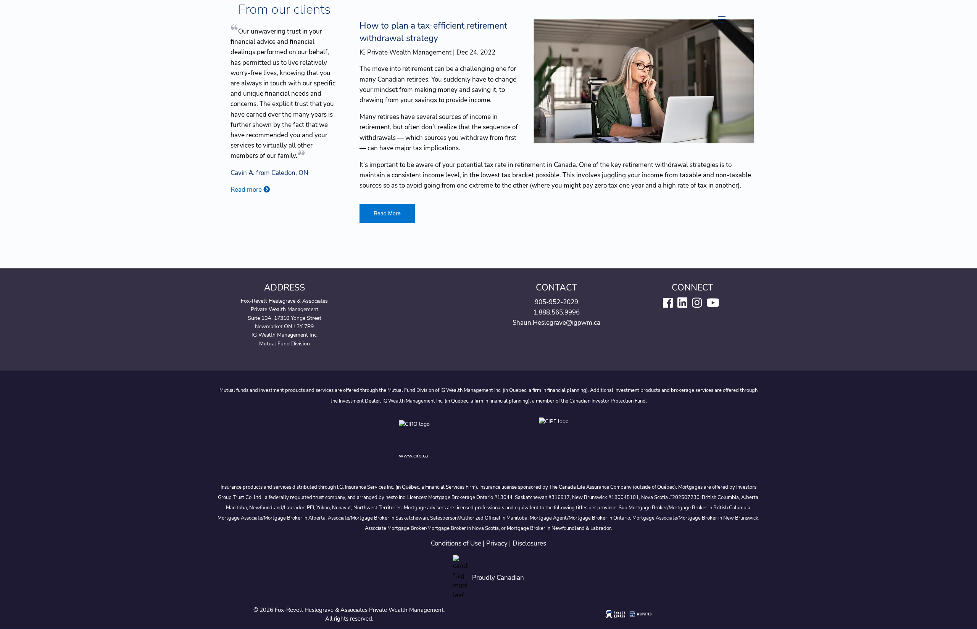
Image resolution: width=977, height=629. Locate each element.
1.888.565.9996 (556, 312)
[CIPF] (558, 431)
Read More (387, 213)
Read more (247, 189)
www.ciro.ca (413, 455)
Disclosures (529, 543)
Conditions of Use (456, 543)
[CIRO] (443, 431)
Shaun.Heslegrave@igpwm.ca (556, 322)
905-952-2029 (556, 302)
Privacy (497, 543)
